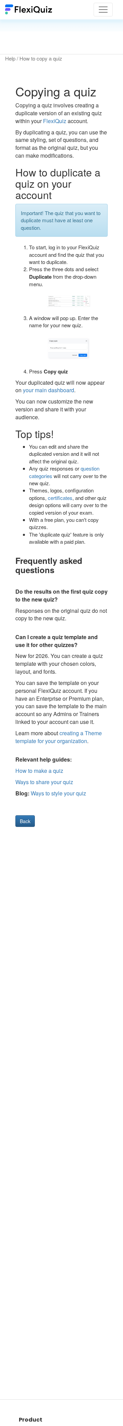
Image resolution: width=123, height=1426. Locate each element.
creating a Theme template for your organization (58, 737)
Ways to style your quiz (58, 793)
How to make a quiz (39, 771)
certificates (60, 497)
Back (25, 821)
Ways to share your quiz (44, 782)
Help (10, 58)
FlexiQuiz (54, 121)
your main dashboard (48, 390)
